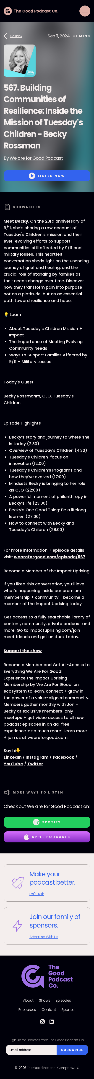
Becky (21, 221)
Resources (27, 1010)
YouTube (13, 764)
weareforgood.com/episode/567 (49, 557)
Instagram (37, 757)
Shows (44, 1000)
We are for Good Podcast (36, 158)
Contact (49, 1010)
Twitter (35, 764)
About (28, 1000)
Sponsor (68, 1010)
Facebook (63, 757)
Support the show (23, 651)
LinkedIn (13, 757)
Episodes (63, 1000)
